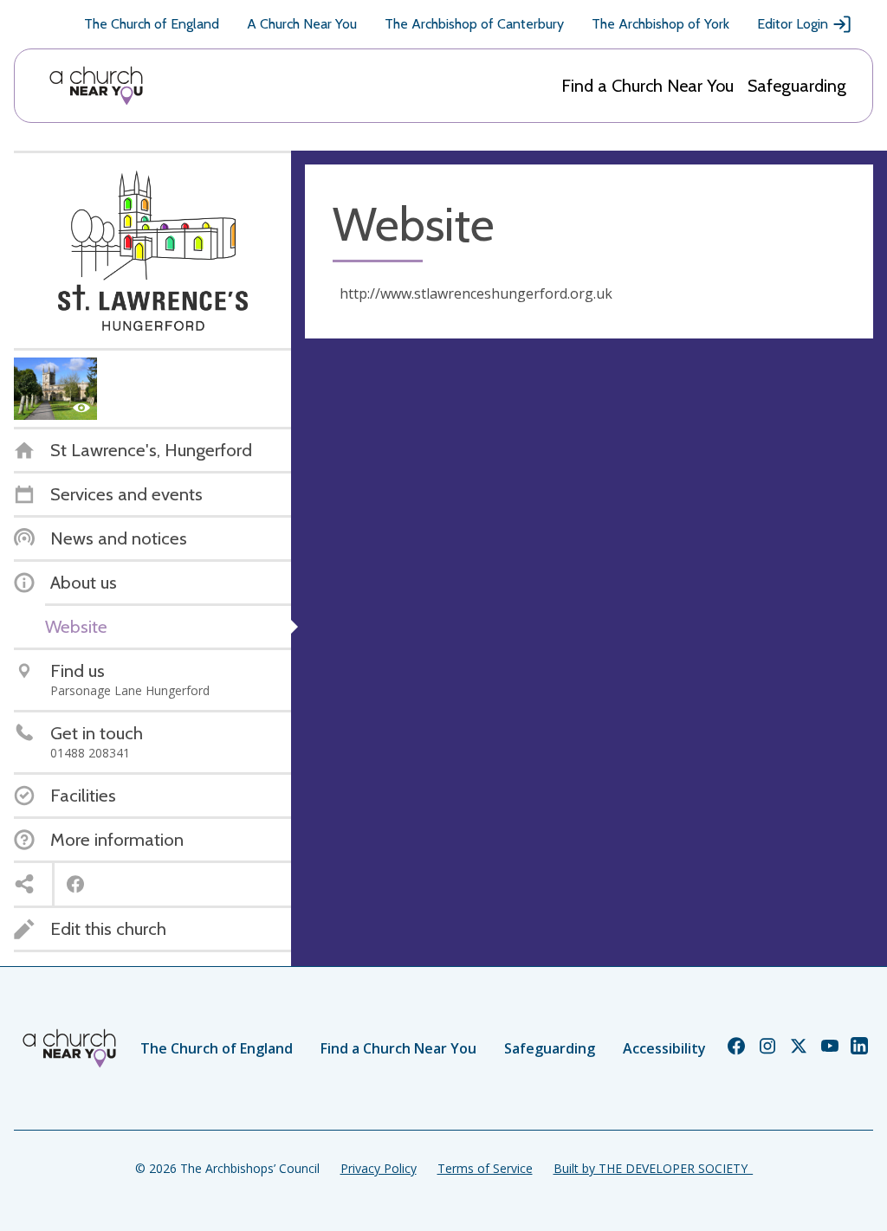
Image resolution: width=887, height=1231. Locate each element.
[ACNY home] (96, 85)
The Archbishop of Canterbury (474, 24)
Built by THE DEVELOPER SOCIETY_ (653, 1168)
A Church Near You (302, 24)
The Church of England (151, 24)
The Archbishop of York (660, 24)
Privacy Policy (378, 1168)
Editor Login (792, 24)
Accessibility (664, 1048)
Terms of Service (485, 1168)
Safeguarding (797, 85)
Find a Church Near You (647, 85)
